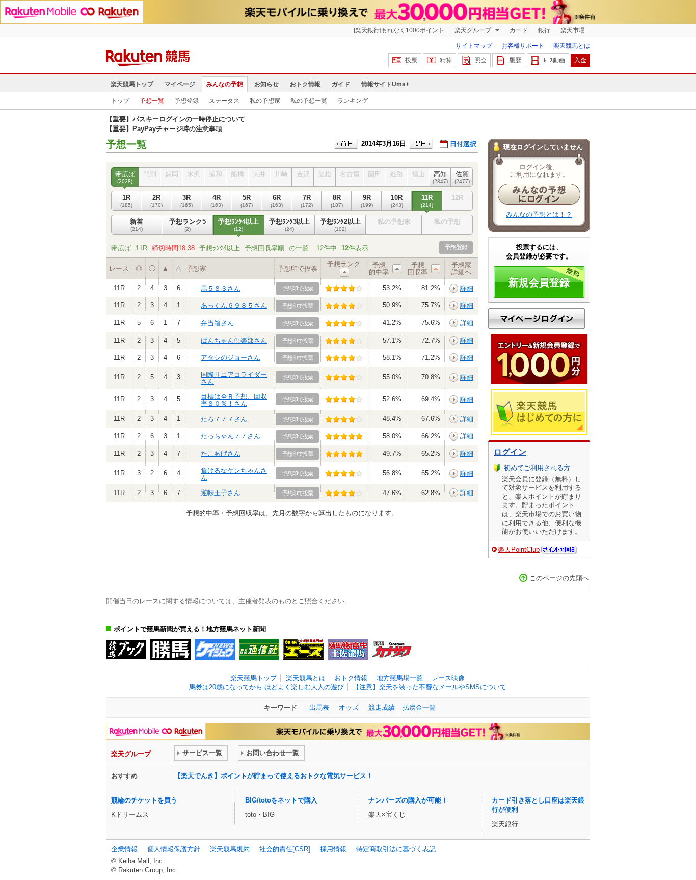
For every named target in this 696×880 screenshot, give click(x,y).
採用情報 (333, 849)
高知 (440, 177)
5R (246, 201)
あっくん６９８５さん (234, 305)
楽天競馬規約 (230, 849)
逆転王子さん (220, 493)
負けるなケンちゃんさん (234, 474)
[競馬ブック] (126, 649)
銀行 (544, 30)
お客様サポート (522, 45)
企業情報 (124, 849)
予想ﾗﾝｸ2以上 (340, 224)
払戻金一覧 (419, 707)
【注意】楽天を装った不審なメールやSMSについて (429, 687)
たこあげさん (220, 453)
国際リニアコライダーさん (234, 378)
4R (216, 201)
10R (397, 201)
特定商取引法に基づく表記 (396, 849)
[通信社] (259, 649)
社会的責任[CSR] (284, 849)
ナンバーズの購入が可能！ (408, 800)
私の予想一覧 (308, 101)
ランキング (352, 101)
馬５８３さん (220, 288)
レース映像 (448, 678)
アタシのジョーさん (230, 357)
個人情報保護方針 (173, 849)
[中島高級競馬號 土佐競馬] (348, 649)
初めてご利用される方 (537, 468)
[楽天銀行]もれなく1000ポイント (399, 30)
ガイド (341, 84)
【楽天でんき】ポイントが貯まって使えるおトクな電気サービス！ (273, 776)
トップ (120, 101)
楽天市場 (572, 30)
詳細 (466, 288)
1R (126, 201)
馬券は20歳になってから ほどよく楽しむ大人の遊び (266, 687)
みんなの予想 (224, 84)
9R (367, 201)
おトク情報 (305, 84)
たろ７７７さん (224, 419)
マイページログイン (536, 318)
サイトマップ (474, 45)
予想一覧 (152, 101)
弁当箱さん (217, 323)
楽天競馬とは (571, 45)
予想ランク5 (187, 224)
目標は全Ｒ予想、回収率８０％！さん (234, 400)
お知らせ (266, 84)
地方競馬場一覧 (400, 678)
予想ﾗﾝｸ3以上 (289, 224)
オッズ (349, 707)
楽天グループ (473, 30)
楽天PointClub (519, 549)
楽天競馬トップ (132, 84)
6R (277, 201)
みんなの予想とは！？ (539, 214)
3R (186, 201)
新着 (136, 224)
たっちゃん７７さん (230, 436)
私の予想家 (265, 101)
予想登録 (186, 101)
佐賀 (462, 177)
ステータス (224, 101)
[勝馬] (170, 649)
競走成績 (381, 707)
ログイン (510, 452)
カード (519, 30)
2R (156, 201)
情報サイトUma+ (385, 84)
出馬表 (319, 707)
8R (337, 201)
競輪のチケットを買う (144, 800)
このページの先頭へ (559, 578)
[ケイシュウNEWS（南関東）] (215, 649)
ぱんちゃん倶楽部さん (234, 340)
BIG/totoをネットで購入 (281, 800)
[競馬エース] (303, 649)
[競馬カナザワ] (392, 649)
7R (307, 201)
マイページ (180, 84)
